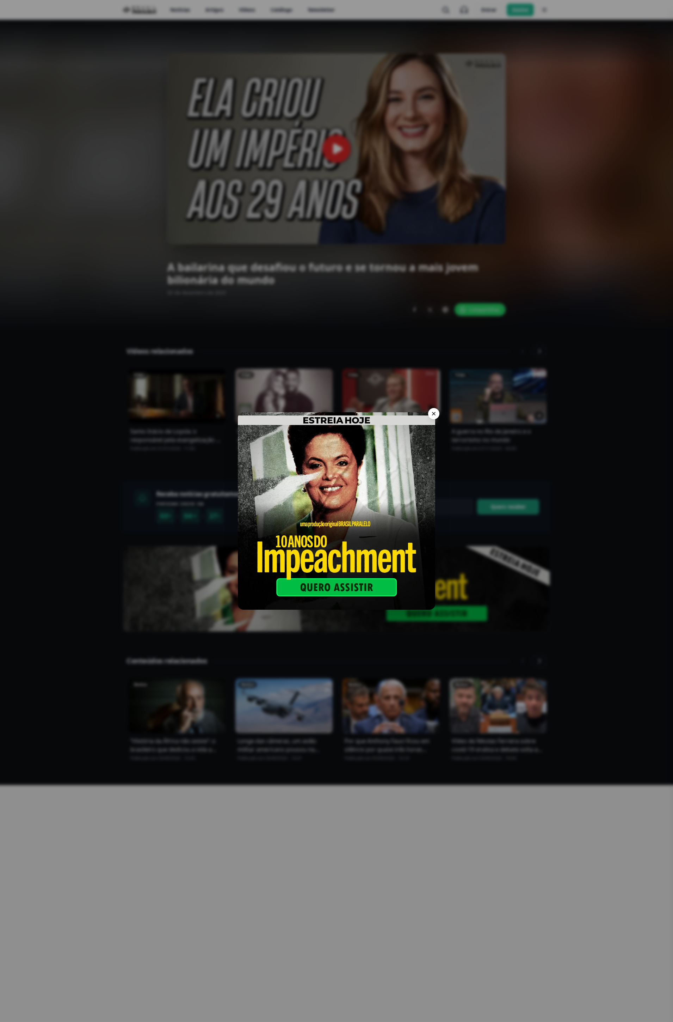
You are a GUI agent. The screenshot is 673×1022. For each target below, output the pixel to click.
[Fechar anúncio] (433, 413)
